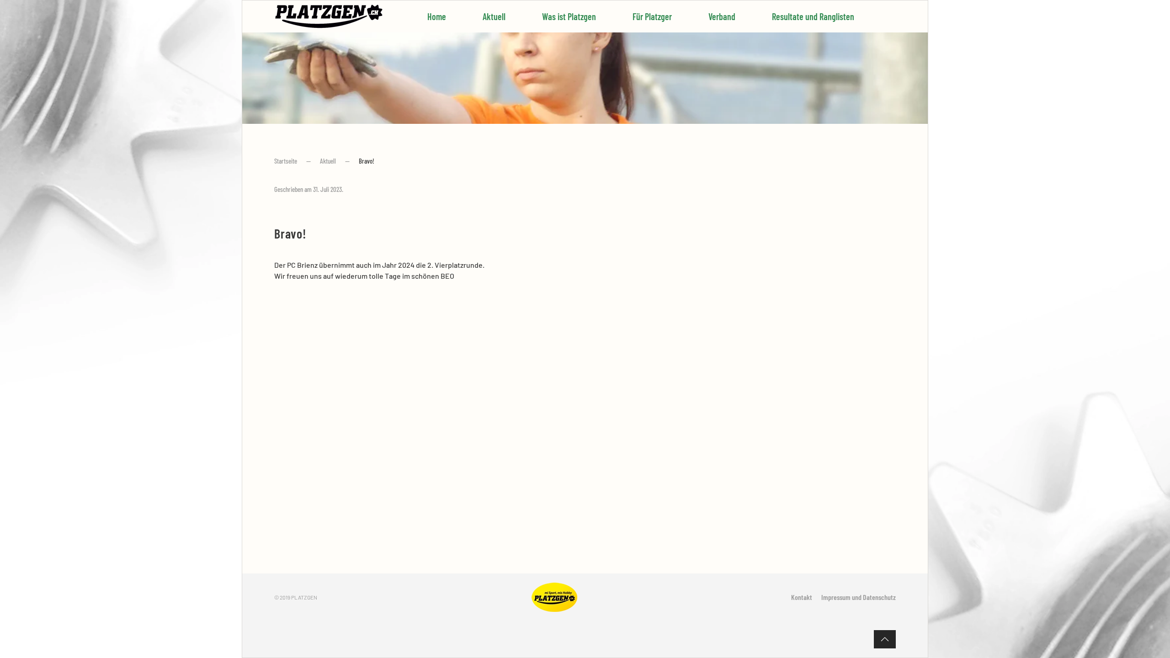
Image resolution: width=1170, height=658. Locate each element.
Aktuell (494, 16)
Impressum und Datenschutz (858, 597)
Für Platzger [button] (652, 16)
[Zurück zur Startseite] (329, 16)
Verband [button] (721, 16)
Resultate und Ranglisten (813, 16)
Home (436, 16)
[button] (885, 639)
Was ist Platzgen (569, 16)
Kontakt (801, 597)
